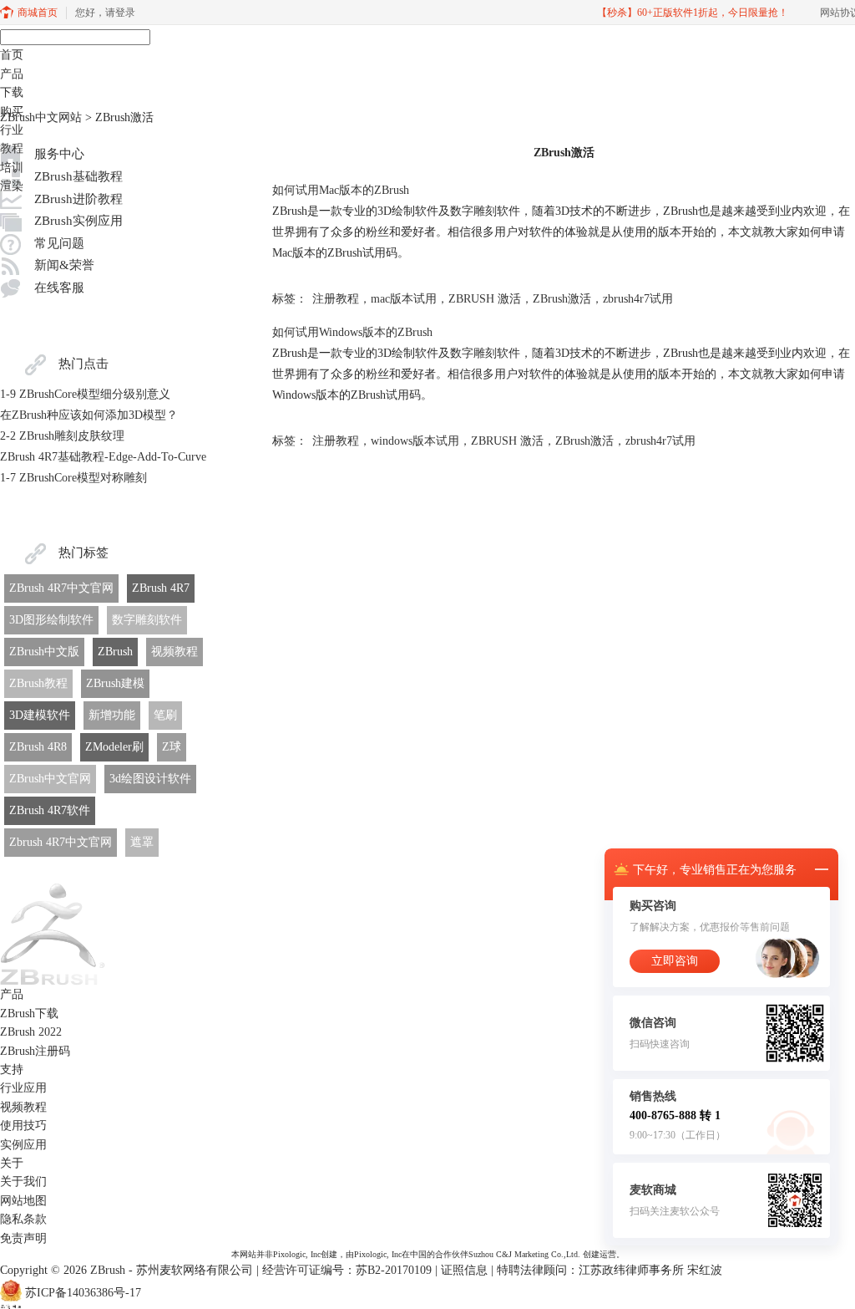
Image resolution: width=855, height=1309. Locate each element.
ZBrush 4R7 (161, 588)
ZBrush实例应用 (78, 220)
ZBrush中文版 (44, 651)
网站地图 (23, 1200)
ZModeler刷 (114, 747)
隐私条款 (23, 1219)
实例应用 (23, 1144)
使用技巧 (23, 1125)
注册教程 (335, 299)
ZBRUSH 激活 (484, 299)
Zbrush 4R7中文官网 (60, 842)
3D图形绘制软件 (51, 620)
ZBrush (115, 651)
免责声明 (23, 1238)
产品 (11, 74)
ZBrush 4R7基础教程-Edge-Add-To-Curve (103, 457)
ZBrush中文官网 (50, 778)
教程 (11, 148)
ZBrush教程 (38, 683)
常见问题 (59, 243)
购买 (11, 111)
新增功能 (112, 715)
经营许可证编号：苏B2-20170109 (347, 1270)
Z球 (171, 747)
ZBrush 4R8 (38, 747)
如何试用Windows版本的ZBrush (352, 332)
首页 (11, 54)
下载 (11, 92)
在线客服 (59, 287)
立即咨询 (674, 961)
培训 (11, 167)
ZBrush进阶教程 (78, 199)
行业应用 (23, 1088)
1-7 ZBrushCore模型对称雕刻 (73, 477)
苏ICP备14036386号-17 (83, 1293)
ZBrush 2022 (31, 1032)
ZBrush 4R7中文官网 (61, 588)
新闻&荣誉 (64, 265)
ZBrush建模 (115, 683)
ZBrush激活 (562, 299)
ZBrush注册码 (35, 1051)
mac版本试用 (404, 299)
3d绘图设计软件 (150, 778)
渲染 (11, 186)
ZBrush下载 (29, 1013)
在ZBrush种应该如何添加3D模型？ (89, 415)
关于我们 (23, 1181)
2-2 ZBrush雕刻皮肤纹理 (62, 436)
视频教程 (174, 651)
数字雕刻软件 (147, 620)
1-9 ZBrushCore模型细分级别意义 (85, 394)
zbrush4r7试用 (638, 299)
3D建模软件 (39, 715)
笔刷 (165, 715)
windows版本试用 (415, 441)
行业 (11, 130)
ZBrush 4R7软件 (49, 810)
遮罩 (142, 842)
